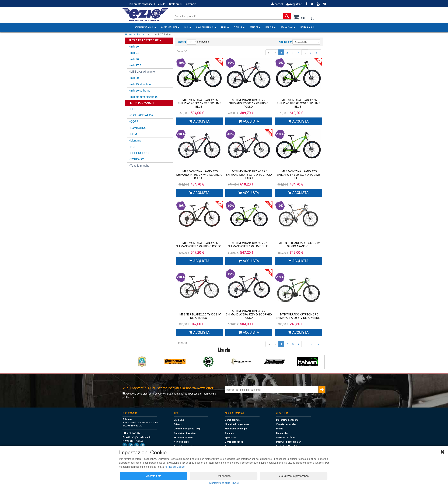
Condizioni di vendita (184, 433)
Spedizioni (230, 437)
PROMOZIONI (287, 27)
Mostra (182, 41)
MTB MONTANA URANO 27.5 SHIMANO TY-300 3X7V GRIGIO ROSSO (248, 103)
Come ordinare (233, 420)
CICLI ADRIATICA (141, 115)
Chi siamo (179, 420)
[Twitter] (311, 4)
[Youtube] (317, 4)
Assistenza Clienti (285, 437)
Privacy (177, 424)
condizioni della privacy (150, 393)
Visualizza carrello (286, 424)
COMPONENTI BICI (205, 27)
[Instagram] (323, 4)
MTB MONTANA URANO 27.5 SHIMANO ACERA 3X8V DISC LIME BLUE (199, 103)
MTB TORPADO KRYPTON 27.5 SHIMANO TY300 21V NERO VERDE (298, 316)
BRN (133, 109)
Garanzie (191, 4)
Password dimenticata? (288, 441)
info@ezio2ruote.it (140, 437)
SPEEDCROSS (140, 153)
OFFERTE (254, 27)
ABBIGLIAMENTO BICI (144, 27)
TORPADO (137, 159)
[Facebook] (305, 4)
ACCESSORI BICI (169, 27)
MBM (133, 134)
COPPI (134, 121)
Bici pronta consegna (141, 4)
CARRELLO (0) (306, 18)
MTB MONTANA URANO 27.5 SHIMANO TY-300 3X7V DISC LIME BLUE (298, 175)
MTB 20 (134, 46)
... (305, 52)
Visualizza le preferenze (294, 476)
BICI (186, 27)
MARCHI (269, 27)
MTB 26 (134, 59)
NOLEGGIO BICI (307, 27)
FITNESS (238, 27)
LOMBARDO (138, 128)
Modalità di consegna (236, 428)
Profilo (279, 428)
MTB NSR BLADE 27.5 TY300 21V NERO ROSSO (200, 316)
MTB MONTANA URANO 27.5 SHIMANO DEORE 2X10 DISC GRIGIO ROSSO (249, 175)
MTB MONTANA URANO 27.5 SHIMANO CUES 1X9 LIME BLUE (248, 244)
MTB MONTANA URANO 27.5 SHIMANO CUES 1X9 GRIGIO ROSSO (198, 244)
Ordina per (285, 41)
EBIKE (224, 27)
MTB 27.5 (135, 65)
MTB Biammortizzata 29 (144, 97)
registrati (296, 4)
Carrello (161, 4)
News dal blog (181, 441)
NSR (133, 147)
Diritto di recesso (234, 441)
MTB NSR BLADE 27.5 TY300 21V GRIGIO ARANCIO (299, 244)
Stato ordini (175, 4)
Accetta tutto (153, 476)
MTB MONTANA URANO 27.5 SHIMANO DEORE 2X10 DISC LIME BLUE (298, 103)
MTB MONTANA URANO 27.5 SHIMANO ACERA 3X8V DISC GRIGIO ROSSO (249, 314)
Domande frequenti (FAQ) (187, 428)
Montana (135, 140)
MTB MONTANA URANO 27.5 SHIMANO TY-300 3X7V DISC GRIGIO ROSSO (199, 175)
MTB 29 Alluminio (140, 84)
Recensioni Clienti (183, 437)
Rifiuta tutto (224, 476)
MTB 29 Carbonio (140, 90)
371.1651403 (133, 433)
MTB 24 (134, 53)
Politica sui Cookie (174, 466)
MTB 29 (134, 78)
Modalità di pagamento (237, 424)
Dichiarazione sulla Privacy (224, 482)
